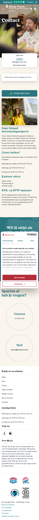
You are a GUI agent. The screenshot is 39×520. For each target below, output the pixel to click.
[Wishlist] (31, 8)
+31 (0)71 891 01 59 (21, 93)
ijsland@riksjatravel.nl (19, 350)
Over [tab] (32, 241)
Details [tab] (20, 241)
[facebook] (4, 433)
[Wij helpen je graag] (36, 2)
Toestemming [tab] (7, 241)
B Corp (24, 461)
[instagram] (10, 433)
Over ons (5, 13)
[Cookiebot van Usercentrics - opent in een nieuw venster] (28, 234)
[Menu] (3, 8)
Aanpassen (18, 284)
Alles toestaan (19, 277)
